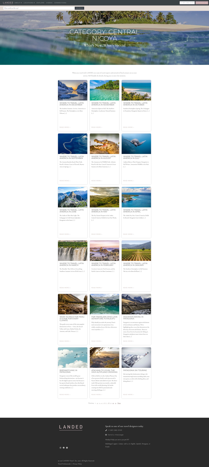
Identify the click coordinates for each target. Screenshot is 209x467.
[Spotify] (67, 447)
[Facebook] (63, 447)
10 (113, 403)
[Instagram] (60, 447)
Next (119, 403)
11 (115, 403)
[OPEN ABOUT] (21, 2)
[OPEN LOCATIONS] (34, 2)
